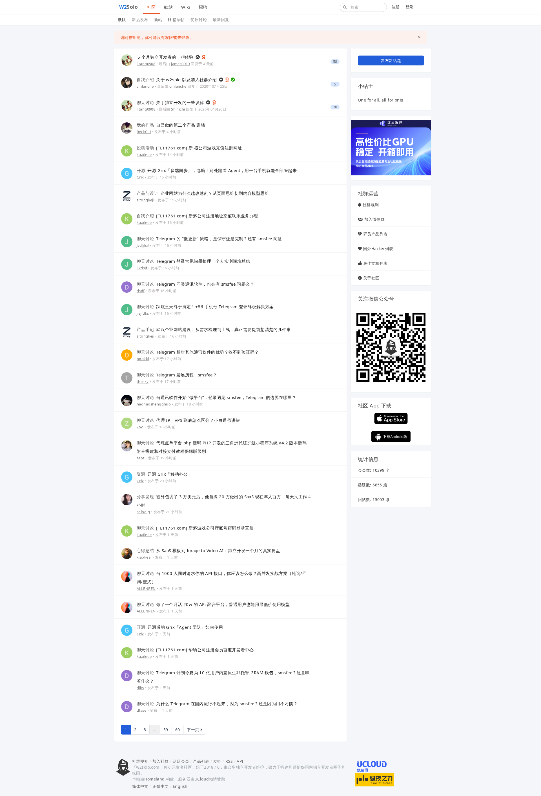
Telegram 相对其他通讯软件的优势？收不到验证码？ (198, 352)
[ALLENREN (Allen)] (126, 576)
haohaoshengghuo (154, 404)
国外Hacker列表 (378, 248)
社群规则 (371, 204)
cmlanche (145, 86)
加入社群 (160, 761)
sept (141, 457)
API (240, 761)
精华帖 (178, 19)
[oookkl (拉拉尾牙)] (126, 354)
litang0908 (146, 63)
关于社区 (371, 278)
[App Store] (391, 418)
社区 (151, 7)
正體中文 (160, 786)
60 (177, 729)
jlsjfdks (143, 313)
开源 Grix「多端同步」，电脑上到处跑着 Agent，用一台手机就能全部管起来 (217, 170)
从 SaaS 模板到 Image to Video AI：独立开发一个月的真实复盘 (208, 550)
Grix (140, 177)
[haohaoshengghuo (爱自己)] (126, 400)
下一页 (193, 729)
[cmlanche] (126, 82)
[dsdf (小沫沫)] (126, 286)
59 (165, 729)
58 (335, 61)
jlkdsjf (142, 267)
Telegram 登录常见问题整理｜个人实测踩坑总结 (193, 261)
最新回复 (221, 19)
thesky (143, 381)
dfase (141, 710)
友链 (217, 761)
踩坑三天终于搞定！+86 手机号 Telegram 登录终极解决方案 (205, 306)
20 (335, 107)
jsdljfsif (143, 245)
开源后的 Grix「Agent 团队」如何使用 (180, 627)
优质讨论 (198, 19)
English (180, 786)
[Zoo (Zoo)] (126, 422)
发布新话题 (391, 60)
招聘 (203, 7)
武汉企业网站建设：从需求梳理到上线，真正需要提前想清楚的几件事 (214, 329)
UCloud (201, 779)
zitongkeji (145, 199)
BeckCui (144, 131)
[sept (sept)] (126, 445)
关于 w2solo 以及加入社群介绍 (177, 79)
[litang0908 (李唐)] (126, 59)
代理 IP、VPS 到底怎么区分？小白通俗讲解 (188, 420)
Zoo (140, 426)
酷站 (168, 7)
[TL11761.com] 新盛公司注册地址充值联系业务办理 (197, 216)
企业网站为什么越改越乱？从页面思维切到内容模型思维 (203, 193)
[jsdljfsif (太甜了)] (126, 241)
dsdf (141, 290)
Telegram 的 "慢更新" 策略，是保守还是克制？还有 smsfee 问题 (209, 238)
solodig (143, 511)
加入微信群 (374, 219)
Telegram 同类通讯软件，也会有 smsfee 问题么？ (195, 284)
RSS (229, 761)
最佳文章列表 (375, 263)
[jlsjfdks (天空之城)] (126, 309)
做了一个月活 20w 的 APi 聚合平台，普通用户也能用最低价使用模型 (213, 604)
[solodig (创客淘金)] (126, 499)
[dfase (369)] (126, 706)
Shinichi (178, 109)
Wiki (185, 7)
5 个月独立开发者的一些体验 (166, 57)
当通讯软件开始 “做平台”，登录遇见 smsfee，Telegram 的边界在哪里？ (216, 397)
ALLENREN (146, 588)
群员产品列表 (375, 234)
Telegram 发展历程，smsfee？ (177, 375)
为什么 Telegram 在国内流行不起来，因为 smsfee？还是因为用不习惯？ (217, 703)
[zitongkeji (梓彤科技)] (126, 196)
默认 (122, 19)
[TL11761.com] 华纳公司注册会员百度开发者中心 (195, 649)
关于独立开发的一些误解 (171, 102)
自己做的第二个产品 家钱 (171, 125)
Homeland (154, 779)
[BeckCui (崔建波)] (126, 127)
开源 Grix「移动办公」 (164, 474)
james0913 (180, 63)
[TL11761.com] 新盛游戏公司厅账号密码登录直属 (195, 528)
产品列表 (201, 761)
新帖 (158, 19)
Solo (128, 6)
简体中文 (140, 786)
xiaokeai (144, 557)
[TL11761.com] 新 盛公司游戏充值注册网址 (189, 148)
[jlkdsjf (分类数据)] (126, 263)
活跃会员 (181, 761)
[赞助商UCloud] (391, 147)
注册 (396, 7)
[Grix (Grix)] (126, 173)
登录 (409, 7)
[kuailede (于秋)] (126, 150)
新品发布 (140, 19)
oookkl (143, 358)
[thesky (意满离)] (126, 377)
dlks (140, 687)
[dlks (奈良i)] (126, 675)
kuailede (144, 154)
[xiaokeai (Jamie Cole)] (126, 553)
